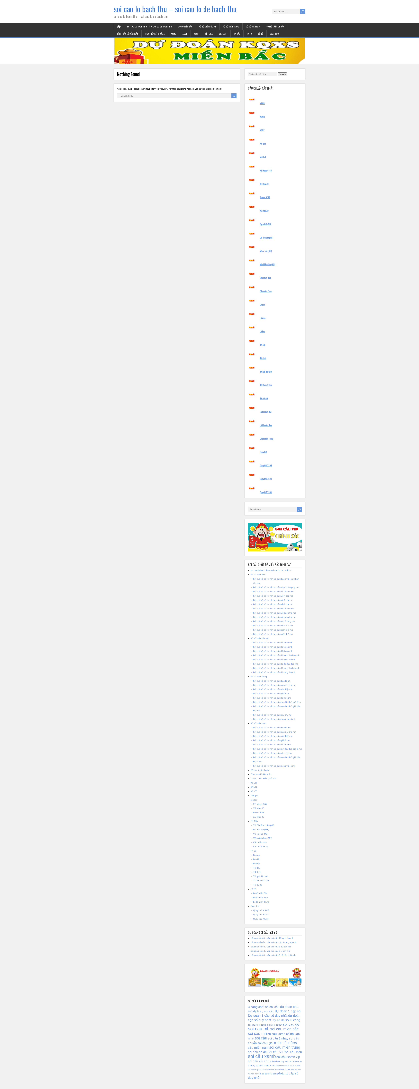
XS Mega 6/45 (266, 170)
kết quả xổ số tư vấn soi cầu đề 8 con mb (273, 604)
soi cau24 (277, 1024)
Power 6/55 (265, 197)
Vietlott (223, 33)
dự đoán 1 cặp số (288, 1011)
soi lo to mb (269, 1065)
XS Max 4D (264, 184)
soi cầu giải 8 (266, 1043)
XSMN (184, 33)
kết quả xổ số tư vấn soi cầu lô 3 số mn (272, 744)
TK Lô (249, 33)
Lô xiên (262, 318)
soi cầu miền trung (284, 1047)
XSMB (173, 33)
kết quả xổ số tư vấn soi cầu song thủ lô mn (274, 766)
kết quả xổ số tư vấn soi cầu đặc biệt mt (272, 689)
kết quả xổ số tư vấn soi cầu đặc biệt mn (272, 736)
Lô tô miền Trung (266, 438)
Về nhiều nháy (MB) (267, 264)
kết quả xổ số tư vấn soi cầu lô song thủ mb (274, 672)
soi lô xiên (280, 1070)
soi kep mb (290, 1061)
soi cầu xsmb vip (288, 1057)
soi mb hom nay (291, 1070)
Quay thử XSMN (266, 492)
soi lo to (259, 1065)
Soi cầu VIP (275, 1052)
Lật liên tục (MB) (266, 237)
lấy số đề (278, 1020)
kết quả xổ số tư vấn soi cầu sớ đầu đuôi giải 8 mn (277, 749)
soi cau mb (259, 1028)
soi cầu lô (285, 1043)
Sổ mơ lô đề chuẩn (275, 26)
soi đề (261, 1073)
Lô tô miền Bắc (266, 411)
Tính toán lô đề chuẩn (127, 33)
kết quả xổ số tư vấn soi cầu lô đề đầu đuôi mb (275, 664)
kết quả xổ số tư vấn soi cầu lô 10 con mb (273, 591)
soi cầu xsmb (262, 1056)
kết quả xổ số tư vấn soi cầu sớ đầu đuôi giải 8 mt (277, 702)
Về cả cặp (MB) (266, 251)
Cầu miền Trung (266, 291)
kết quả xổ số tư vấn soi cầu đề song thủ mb (274, 617)
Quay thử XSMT (266, 478)
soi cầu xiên (293, 1052)
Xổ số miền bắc (185, 26)
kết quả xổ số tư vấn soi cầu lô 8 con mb (272, 651)
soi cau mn (257, 1033)
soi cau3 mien (264, 1024)
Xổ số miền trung (231, 26)
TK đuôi (263, 358)
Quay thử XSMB (266, 465)
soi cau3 (252, 1024)
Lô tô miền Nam (266, 425)
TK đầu (262, 344)
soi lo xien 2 (271, 1070)
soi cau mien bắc (284, 1029)
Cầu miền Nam (265, 277)
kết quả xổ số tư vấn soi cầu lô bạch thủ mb (274, 659)
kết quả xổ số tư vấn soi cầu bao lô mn (272, 727)
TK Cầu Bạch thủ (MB (263, 825)
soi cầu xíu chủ (258, 1061)
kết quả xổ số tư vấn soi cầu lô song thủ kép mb (276, 668)
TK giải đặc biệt (266, 371)
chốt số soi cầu (269, 1007)
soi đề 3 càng (271, 1073)
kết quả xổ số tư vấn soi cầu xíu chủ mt (272, 715)
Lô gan (262, 304)
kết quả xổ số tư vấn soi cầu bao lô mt (271, 681)
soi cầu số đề (257, 1052)
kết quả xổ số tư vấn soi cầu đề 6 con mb (273, 600)
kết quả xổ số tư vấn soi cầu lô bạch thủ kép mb (276, 655)
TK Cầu (237, 33)
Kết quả (209, 33)
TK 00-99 (264, 398)
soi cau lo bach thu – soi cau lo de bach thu (175, 9)
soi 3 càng (292, 1020)
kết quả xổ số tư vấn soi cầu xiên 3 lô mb (273, 630)
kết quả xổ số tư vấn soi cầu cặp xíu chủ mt (274, 685)
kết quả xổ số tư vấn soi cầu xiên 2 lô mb (273, 625)
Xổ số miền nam (253, 26)
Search (282, 74)
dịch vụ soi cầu (263, 1011)
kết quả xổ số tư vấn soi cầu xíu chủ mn (272, 753)
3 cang (253, 1007)
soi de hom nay (277, 1061)
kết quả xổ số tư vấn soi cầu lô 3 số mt (272, 698)
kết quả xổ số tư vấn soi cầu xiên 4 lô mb (273, 634)
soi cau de (291, 1024)
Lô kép (262, 331)
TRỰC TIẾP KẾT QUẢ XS (155, 33)
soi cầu (261, 1038)
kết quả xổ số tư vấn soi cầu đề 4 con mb (273, 596)
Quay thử (274, 33)
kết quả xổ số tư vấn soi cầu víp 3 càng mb (274, 621)
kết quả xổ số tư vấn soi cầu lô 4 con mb (272, 642)
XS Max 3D (264, 210)
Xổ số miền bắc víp (207, 26)
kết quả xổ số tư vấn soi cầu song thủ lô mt (274, 719)
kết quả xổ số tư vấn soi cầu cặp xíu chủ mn (274, 732)
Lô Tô (260, 33)
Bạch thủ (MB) (265, 224)
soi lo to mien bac (282, 1066)
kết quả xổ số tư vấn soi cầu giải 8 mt (271, 693)
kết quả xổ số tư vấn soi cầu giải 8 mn (271, 740)
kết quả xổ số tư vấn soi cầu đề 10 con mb (273, 608)
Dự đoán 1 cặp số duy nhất (268, 1015)
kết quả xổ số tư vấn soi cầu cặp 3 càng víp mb (276, 587)
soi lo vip (262, 1070)
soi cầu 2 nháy (278, 1038)
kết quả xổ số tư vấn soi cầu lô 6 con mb (272, 647)
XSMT (196, 33)
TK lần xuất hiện (266, 385)
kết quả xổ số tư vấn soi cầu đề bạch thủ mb (274, 613)
